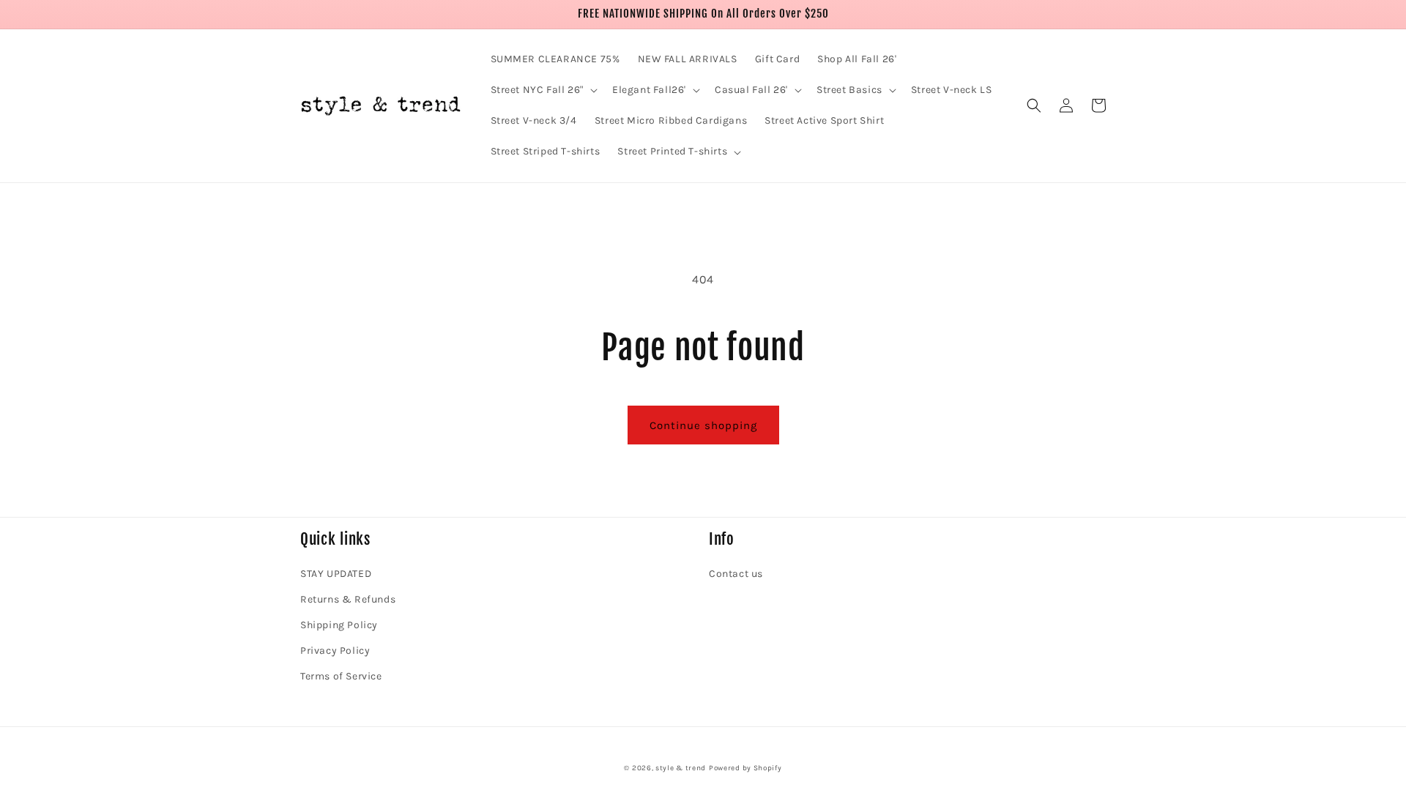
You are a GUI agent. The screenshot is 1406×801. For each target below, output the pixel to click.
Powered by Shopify (745, 768)
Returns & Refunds (347, 599)
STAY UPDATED (335, 573)
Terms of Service (341, 676)
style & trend (680, 768)
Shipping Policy (339, 625)
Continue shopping (703, 425)
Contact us (736, 573)
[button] (542, 90)
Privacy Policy (335, 650)
